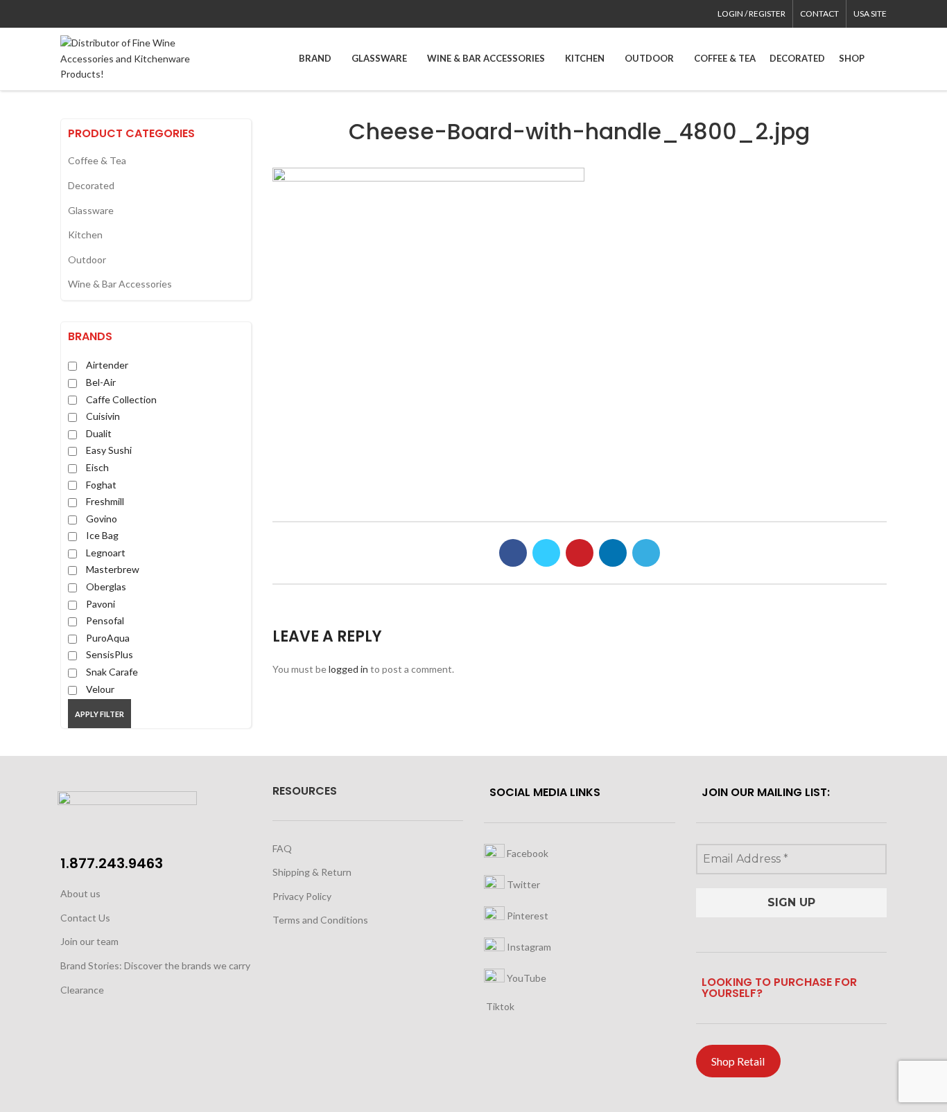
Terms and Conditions (320, 920)
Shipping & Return (311, 872)
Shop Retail (738, 1061)
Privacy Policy (301, 896)
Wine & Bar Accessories (120, 284)
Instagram (528, 947)
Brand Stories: (92, 965)
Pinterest (526, 915)
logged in (348, 669)
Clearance (82, 990)
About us (80, 893)
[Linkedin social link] (116, 14)
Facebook (526, 853)
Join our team (89, 941)
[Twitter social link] (84, 14)
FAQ (282, 848)
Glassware (91, 210)
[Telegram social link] (132, 14)
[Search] (882, 59)
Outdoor (87, 259)
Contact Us (85, 918)
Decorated (91, 185)
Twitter (522, 884)
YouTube (525, 978)
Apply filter (99, 713)
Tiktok (499, 1006)
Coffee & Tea (97, 160)
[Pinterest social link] (100, 14)
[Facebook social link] (68, 14)
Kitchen (85, 234)
